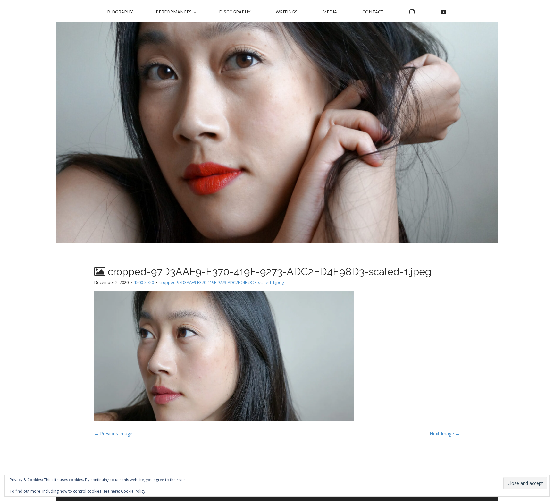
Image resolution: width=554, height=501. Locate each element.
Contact (373, 12)
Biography (120, 12)
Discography (234, 12)
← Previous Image (113, 433)
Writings (287, 12)
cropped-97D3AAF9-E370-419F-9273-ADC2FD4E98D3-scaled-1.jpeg (221, 282)
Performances (174, 12)
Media (330, 12)
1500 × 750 (144, 282)
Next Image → (445, 433)
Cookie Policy (133, 491)
